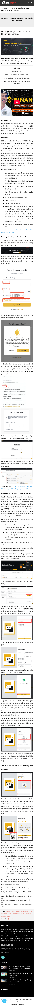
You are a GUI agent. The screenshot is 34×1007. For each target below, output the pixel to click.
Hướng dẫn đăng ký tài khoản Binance (17, 75)
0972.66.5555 (5, 952)
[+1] (15, 919)
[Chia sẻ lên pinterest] (13, 919)
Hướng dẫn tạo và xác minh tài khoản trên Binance (15, 32)
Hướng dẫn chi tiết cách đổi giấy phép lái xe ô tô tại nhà (20, 974)
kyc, (12, 911)
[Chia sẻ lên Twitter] (11, 919)
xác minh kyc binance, (19, 914)
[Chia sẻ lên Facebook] (8, 919)
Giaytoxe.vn (21, 1004)
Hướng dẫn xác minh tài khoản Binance (17, 78)
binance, (8, 911)
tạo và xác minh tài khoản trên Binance (16, 882)
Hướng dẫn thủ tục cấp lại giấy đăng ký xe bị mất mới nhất (20, 981)
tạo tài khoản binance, (19, 911)
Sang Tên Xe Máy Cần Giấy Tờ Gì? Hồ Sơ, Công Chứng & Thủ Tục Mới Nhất (20, 967)
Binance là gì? (17, 71)
